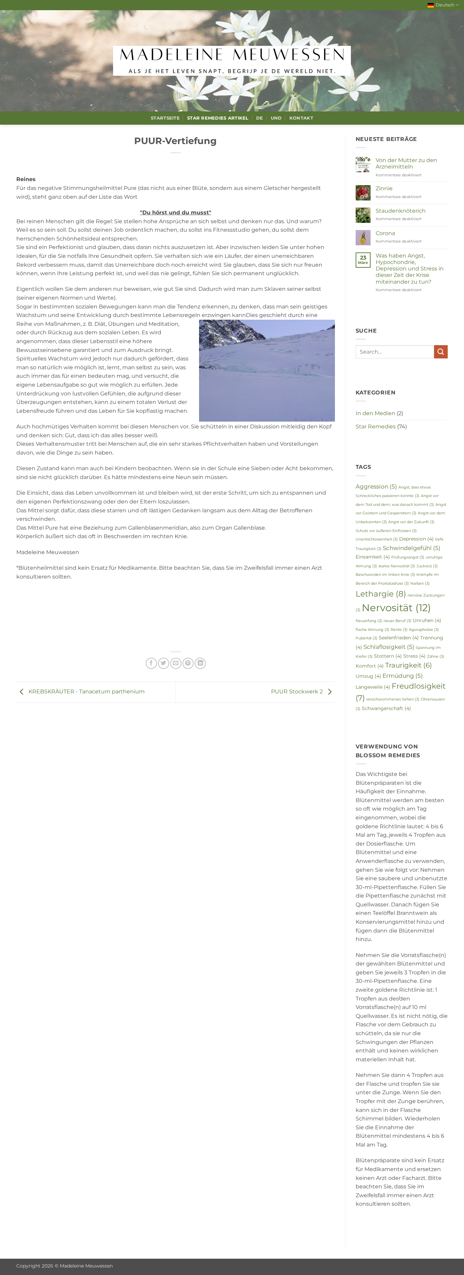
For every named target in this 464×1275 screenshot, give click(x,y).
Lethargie (381, 594)
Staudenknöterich (401, 211)
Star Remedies (376, 426)
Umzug (368, 676)
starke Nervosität (396, 566)
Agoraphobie (424, 629)
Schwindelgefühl (412, 547)
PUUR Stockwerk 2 (297, 691)
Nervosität (396, 608)
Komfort (370, 666)
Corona (385, 233)
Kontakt (301, 118)
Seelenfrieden (399, 638)
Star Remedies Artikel (217, 118)
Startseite (165, 118)
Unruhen (427, 620)
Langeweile (373, 687)
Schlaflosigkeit (388, 646)
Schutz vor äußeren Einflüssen (386, 531)
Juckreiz (427, 566)
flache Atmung (372, 629)
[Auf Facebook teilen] (151, 663)
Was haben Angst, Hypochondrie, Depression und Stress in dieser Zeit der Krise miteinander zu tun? (410, 268)
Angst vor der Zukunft (411, 522)
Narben (420, 583)
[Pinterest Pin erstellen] (188, 663)
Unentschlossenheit (377, 539)
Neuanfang (369, 621)
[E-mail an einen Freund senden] (175, 663)
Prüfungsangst (407, 557)
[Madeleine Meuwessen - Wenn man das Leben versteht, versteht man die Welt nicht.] (232, 61)
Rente (399, 629)
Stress (414, 656)
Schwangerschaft (386, 708)
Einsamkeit (373, 557)
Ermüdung (402, 675)
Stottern (388, 656)
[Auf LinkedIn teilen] (200, 663)
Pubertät (366, 638)
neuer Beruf (397, 621)
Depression (416, 539)
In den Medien (375, 413)
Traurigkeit (408, 665)
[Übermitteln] (441, 351)
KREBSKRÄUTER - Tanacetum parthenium (86, 691)
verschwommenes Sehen (393, 699)
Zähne (435, 656)
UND (276, 118)
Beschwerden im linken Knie (385, 574)
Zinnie (384, 188)
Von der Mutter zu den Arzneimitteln (406, 163)
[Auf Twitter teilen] (163, 663)
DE (259, 118)
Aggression (376, 486)
